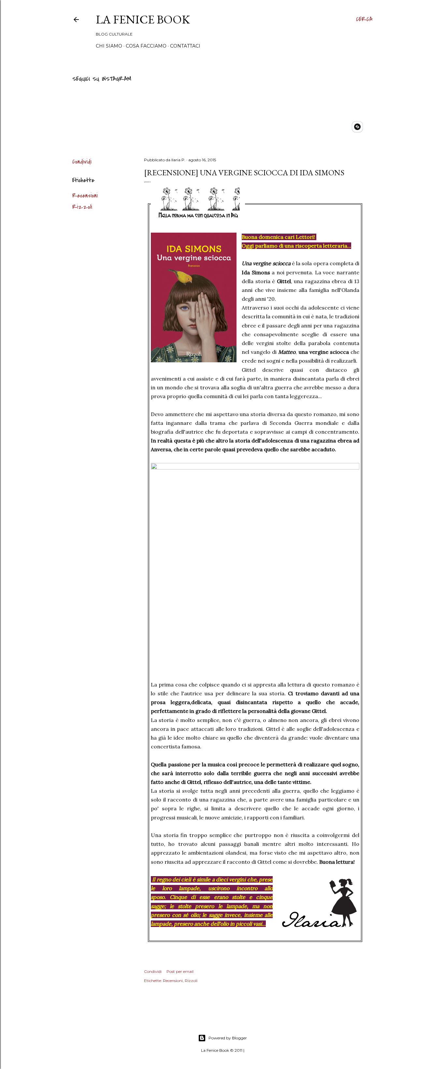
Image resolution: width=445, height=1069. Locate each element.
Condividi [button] (82, 161)
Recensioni (85, 195)
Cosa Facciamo (146, 46)
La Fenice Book (143, 19)
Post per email (180, 971)
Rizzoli (82, 207)
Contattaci (185, 46)
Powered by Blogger (227, 1037)
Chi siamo (109, 46)
